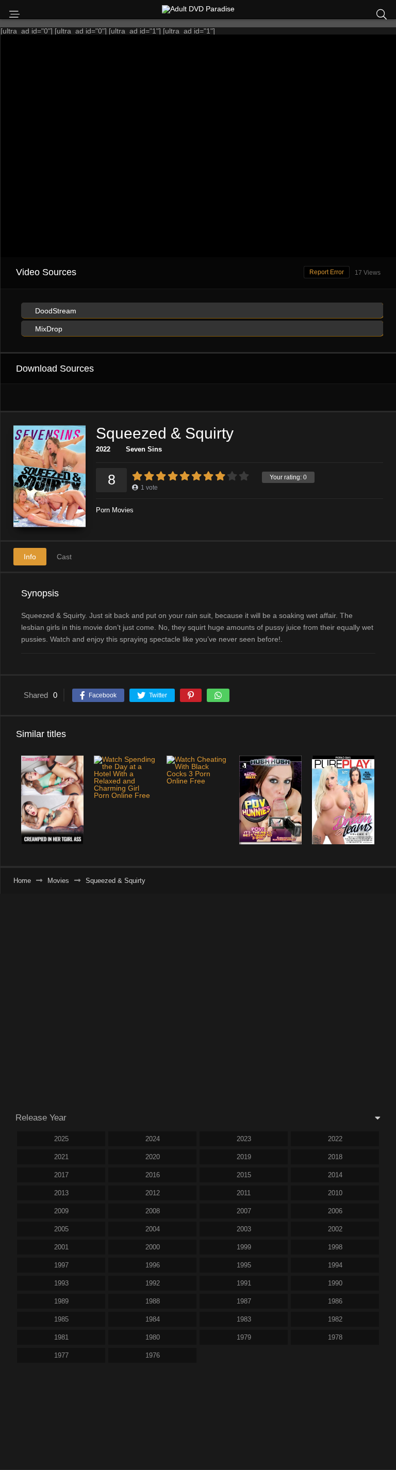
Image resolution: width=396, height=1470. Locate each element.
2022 (103, 449)
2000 (152, 1247)
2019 (244, 1157)
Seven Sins (144, 449)
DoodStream (54, 311)
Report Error (326, 272)
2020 (152, 1157)
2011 (244, 1193)
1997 (61, 1265)
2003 (244, 1229)
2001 (61, 1247)
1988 (152, 1301)
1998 (335, 1247)
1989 (61, 1301)
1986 (335, 1301)
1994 (335, 1265)
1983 (244, 1319)
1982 (335, 1319)
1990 (335, 1283)
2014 (335, 1175)
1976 (152, 1355)
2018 (335, 1157)
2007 (244, 1211)
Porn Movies (115, 510)
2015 (244, 1175)
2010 (335, 1193)
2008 (152, 1211)
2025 (61, 1139)
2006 (335, 1211)
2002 (335, 1229)
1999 (244, 1247)
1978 (335, 1337)
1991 (244, 1283)
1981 (61, 1337)
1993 (61, 1283)
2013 (61, 1193)
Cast (64, 557)
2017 (61, 1175)
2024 (152, 1139)
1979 (244, 1337)
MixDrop (47, 329)
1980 (152, 1337)
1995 (244, 1265)
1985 (61, 1319)
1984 (152, 1319)
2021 (61, 1157)
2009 (61, 1211)
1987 (244, 1301)
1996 (152, 1265)
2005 (61, 1229)
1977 (61, 1355)
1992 (152, 1283)
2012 (152, 1193)
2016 (152, 1175)
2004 (152, 1229)
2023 (244, 1139)
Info (30, 557)
